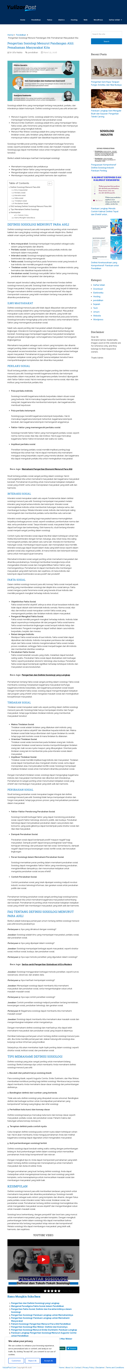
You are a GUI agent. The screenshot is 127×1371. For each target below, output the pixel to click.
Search (106, 41)
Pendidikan (36, 20)
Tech (95, 308)
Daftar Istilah (114, 20)
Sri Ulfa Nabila (15, 52)
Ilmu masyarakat (20, 190)
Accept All (48, 1361)
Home (22, 20)
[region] (32, 1351)
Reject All (32, 1361)
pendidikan (33, 52)
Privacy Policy (88, 1368)
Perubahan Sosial (21, 203)
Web (85, 20)
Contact (78, 1368)
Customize (16, 1361)
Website (97, 316)
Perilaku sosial (19, 193)
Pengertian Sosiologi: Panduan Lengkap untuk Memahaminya (42, 1315)
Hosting (74, 20)
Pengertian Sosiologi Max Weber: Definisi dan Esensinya (39, 1327)
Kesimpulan (15, 212)
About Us (69, 1368)
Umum (96, 312)
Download (98, 289)
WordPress (98, 20)
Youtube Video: (23, 215)
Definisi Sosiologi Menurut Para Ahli (25, 187)
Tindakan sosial (21, 201)
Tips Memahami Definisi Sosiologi (25, 209)
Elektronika (98, 293)
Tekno (49, 20)
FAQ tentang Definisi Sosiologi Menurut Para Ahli (31, 206)
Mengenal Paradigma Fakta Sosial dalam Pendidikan (37, 1306)
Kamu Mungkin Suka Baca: (25, 218)
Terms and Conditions (115, 1368)
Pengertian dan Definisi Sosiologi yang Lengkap (35, 1303)
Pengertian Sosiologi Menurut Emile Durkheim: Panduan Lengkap (44, 1330)
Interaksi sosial (20, 195)
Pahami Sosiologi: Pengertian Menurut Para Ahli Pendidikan (41, 1324)
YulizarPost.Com (9, 1368)
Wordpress (98, 319)
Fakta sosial (19, 198)
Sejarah (96, 304)
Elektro (61, 20)
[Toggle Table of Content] (48, 183)
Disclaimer (100, 1368)
